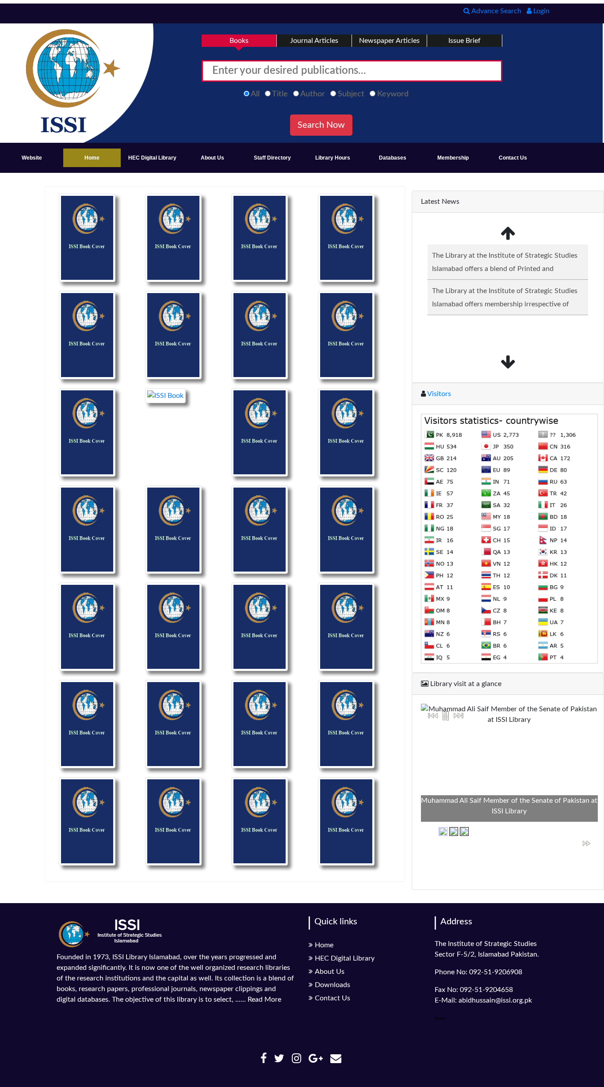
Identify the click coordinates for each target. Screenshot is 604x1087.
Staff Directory (272, 158)
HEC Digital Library (152, 158)
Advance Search (495, 11)
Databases (392, 158)
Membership (453, 158)
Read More (264, 999)
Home (91, 158)
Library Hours (332, 158)
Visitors (438, 393)
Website (32, 158)
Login (540, 11)
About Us (212, 158)
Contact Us (513, 158)
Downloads (332, 984)
